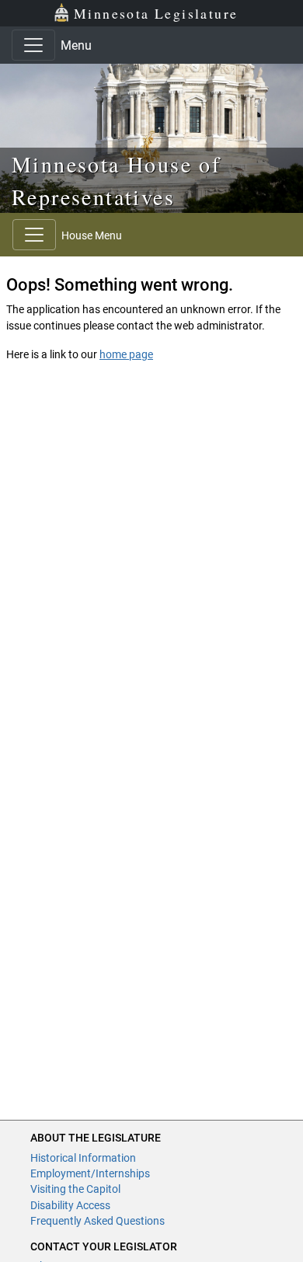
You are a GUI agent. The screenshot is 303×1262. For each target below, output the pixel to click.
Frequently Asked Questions (97, 1221)
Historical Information (83, 1158)
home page (126, 354)
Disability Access (70, 1205)
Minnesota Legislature (156, 13)
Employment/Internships (90, 1173)
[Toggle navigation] (33, 45)
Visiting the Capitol (75, 1189)
